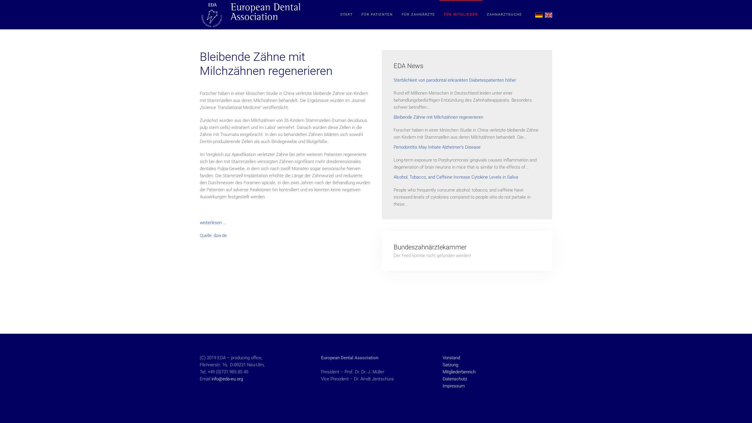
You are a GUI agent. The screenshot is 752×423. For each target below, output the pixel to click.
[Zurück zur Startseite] (251, 14)
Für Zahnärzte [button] (418, 14)
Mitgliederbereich (459, 372)
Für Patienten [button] (377, 14)
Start (346, 14)
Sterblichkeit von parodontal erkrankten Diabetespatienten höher (455, 80)
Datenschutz (455, 379)
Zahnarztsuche (504, 14)
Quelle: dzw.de (213, 235)
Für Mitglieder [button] (461, 14)
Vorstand (451, 357)
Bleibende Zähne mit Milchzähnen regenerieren (438, 117)
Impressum (454, 386)
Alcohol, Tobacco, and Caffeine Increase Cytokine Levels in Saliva (456, 177)
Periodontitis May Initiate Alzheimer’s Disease (437, 147)
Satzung (450, 364)
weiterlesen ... (213, 222)
